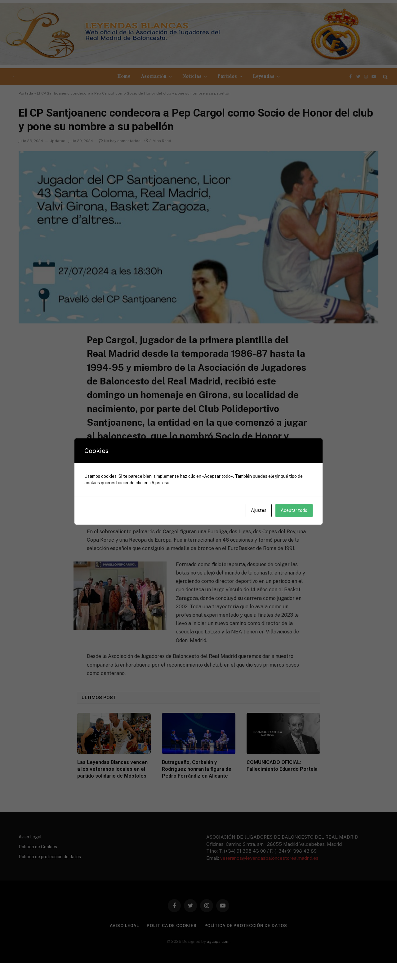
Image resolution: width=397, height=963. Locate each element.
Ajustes (258, 510)
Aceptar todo (294, 510)
